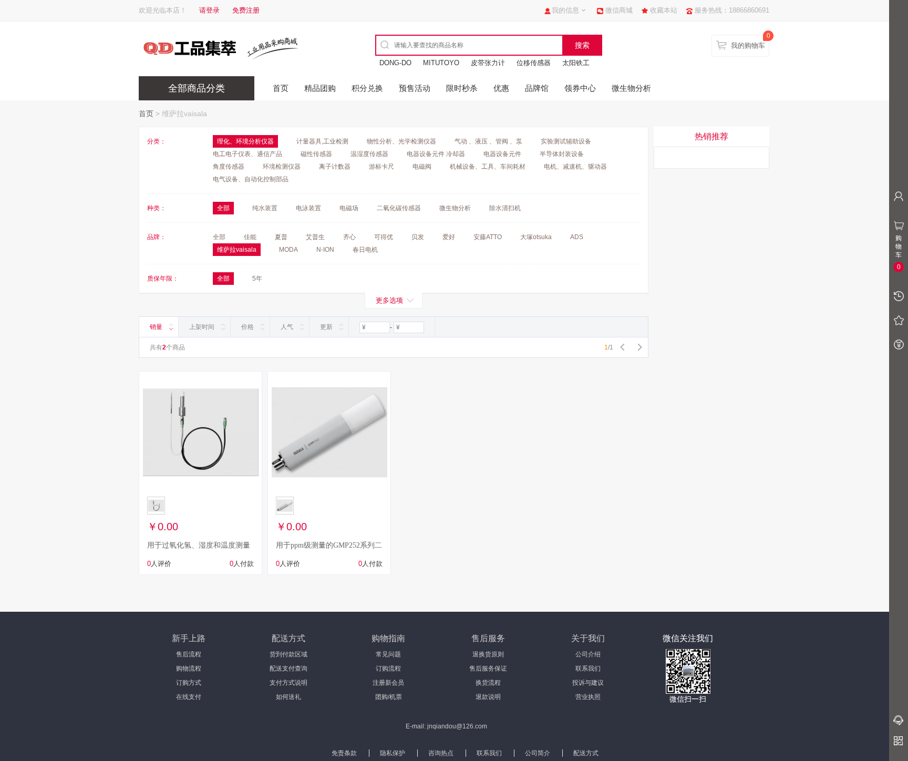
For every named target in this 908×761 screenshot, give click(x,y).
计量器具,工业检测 (322, 141)
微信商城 (619, 10)
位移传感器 (534, 63)
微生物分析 (631, 88)
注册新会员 (388, 682)
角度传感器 (228, 166)
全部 (219, 237)
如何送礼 (288, 697)
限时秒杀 (462, 88)
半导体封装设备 (562, 154)
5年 (257, 278)
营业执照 (588, 697)
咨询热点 (440, 753)
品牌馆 (537, 88)
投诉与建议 (588, 682)
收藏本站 (663, 10)
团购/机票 (388, 697)
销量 (156, 327)
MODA (288, 249)
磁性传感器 (316, 154)
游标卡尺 (381, 166)
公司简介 (537, 753)
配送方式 (586, 753)
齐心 (349, 237)
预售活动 (414, 88)
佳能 (250, 237)
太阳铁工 (576, 63)
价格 (247, 327)
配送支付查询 (288, 668)
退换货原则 (488, 654)
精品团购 (320, 88)
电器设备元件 (502, 154)
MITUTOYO (441, 63)
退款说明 (488, 697)
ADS (576, 237)
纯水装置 (264, 208)
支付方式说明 (288, 682)
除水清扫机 (505, 208)
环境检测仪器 (282, 166)
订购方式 (188, 682)
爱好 (448, 237)
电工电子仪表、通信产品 (247, 154)
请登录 (209, 10)
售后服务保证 (488, 668)
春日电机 (365, 249)
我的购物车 (748, 45)
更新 (326, 327)
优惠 (501, 88)
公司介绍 (588, 654)
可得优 (383, 237)
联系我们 (588, 668)
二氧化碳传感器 (399, 208)
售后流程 (188, 654)
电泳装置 (308, 208)
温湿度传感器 (369, 154)
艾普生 (315, 237)
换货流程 (488, 682)
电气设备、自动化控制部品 (250, 179)
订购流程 (388, 668)
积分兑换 (367, 88)
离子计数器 (334, 166)
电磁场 (348, 208)
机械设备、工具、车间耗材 (487, 166)
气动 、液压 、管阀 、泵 (488, 141)
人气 (287, 327)
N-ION (325, 249)
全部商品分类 (196, 88)
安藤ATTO (487, 237)
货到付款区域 (288, 654)
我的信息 (565, 10)
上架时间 (201, 327)
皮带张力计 (488, 63)
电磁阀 (421, 166)
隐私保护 (392, 753)
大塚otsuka (536, 237)
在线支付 (188, 697)
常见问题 (388, 654)
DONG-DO (395, 63)
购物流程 (188, 668)
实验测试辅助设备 (566, 141)
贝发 (417, 237)
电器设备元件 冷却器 (436, 154)
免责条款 (344, 753)
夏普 (281, 237)
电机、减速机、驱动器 (575, 166)
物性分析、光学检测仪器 (401, 141)
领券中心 (580, 88)
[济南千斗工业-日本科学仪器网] (231, 48)
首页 (280, 88)
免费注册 (246, 10)
